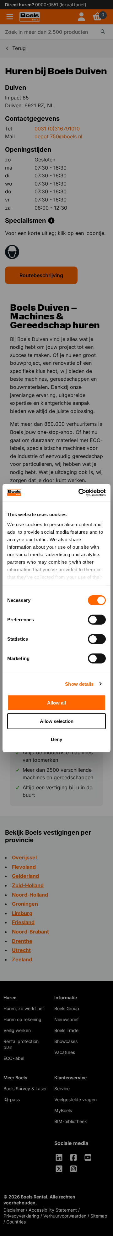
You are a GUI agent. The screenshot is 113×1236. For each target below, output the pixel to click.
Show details (79, 683)
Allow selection (56, 721)
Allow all (56, 702)
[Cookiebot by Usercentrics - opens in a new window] (80, 492)
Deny (56, 739)
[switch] (97, 620)
